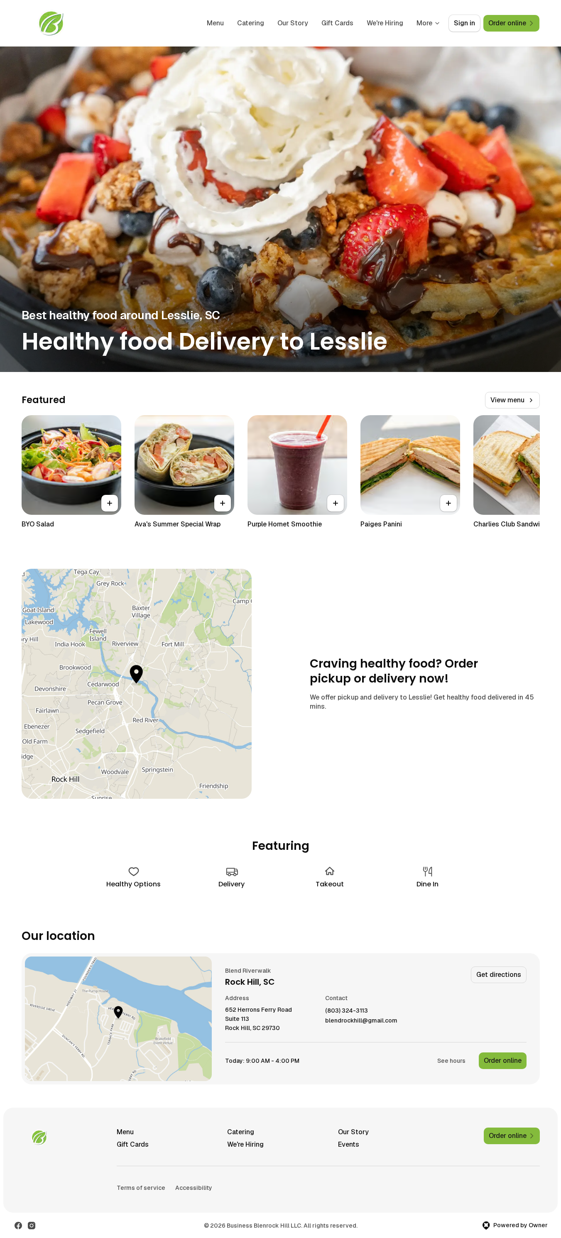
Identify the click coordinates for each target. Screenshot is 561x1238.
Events (348, 1144)
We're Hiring (385, 23)
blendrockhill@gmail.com (361, 1021)
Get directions (498, 974)
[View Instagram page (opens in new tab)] (32, 1226)
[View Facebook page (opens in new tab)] (18, 1226)
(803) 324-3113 (346, 1011)
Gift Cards (337, 23)
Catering (250, 23)
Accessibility (193, 1188)
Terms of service (141, 1188)
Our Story (292, 23)
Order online (503, 1060)
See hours (451, 1060)
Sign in (464, 23)
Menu (215, 23)
